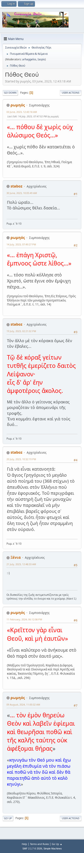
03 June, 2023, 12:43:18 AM (21, 112)
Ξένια (16, 557)
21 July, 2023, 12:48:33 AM (21, 564)
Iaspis (41, 59)
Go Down (10, 92)
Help (24, 844)
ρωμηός (18, 105)
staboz (16, 186)
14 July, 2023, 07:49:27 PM (21, 244)
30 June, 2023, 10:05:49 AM (21, 193)
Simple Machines (52, 848)
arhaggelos (29, 59)
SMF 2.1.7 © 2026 (32, 848)
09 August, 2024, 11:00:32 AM (23, 704)
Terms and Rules (39, 844)
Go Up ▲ (57, 844)
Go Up (8, 818)
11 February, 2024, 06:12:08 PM (24, 619)
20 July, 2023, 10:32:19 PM (21, 459)
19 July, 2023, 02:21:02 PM (21, 331)
